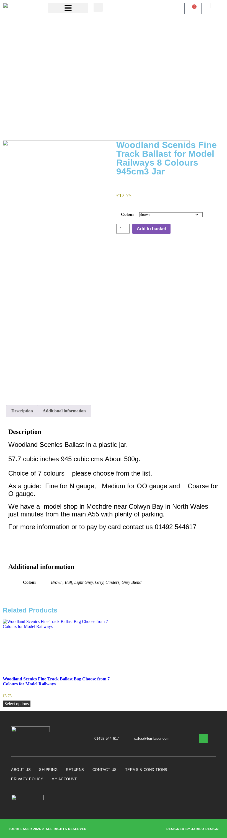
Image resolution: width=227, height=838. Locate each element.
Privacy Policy (27, 779)
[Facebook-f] (203, 738)
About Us (21, 770)
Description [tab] (22, 411)
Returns (75, 770)
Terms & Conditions (146, 770)
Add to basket (151, 228)
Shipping (48, 770)
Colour (127, 214)
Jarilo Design (205, 829)
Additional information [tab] (64, 411)
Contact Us (104, 770)
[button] (98, 7)
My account (64, 779)
